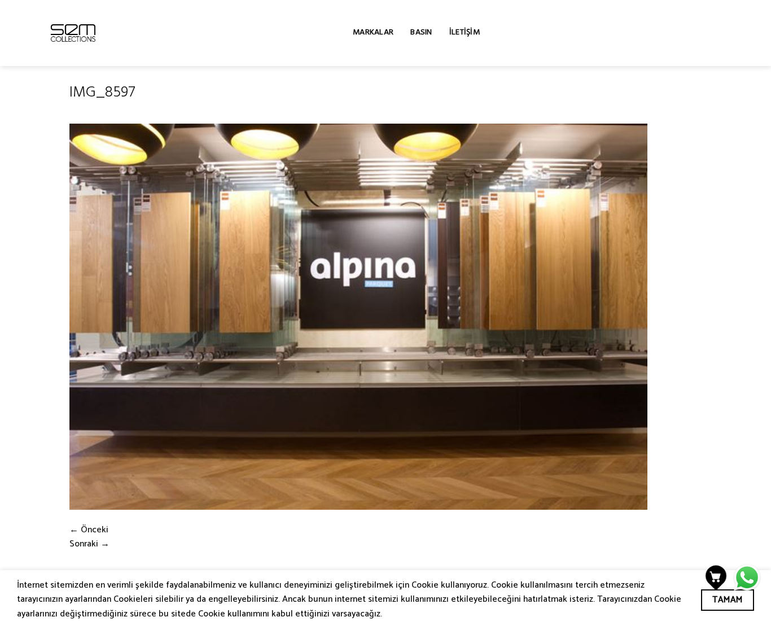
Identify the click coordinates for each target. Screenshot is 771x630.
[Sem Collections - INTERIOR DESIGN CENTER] (73, 33)
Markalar (373, 33)
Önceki (88, 530)
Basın (421, 33)
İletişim (464, 33)
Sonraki (89, 544)
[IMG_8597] (358, 316)
